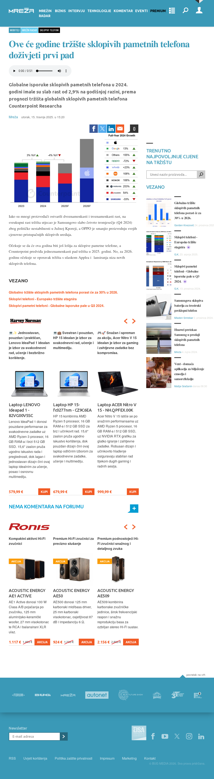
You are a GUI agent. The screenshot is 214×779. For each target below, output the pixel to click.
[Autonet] (97, 695)
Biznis (60, 11)
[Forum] (18, 695)
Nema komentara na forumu (46, 506)
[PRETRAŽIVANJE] (185, 11)
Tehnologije (99, 11)
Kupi (44, 492)
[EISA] (139, 733)
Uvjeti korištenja (35, 758)
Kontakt (149, 758)
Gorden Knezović (184, 225)
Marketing (129, 758)
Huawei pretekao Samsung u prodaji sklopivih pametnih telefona (187, 337)
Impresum (107, 758)
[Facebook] (93, 128)
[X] (177, 736)
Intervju (76, 11)
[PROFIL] (199, 11)
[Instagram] (189, 736)
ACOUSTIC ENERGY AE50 (27, 593)
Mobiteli (14, 30)
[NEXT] (134, 321)
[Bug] (42, 695)
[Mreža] (68, 695)
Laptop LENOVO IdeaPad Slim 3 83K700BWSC (113, 410)
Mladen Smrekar (183, 317)
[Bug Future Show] (130, 695)
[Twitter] (102, 128)
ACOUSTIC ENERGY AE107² (115, 593)
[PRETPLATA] (63, 736)
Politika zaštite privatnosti (73, 758)
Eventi (141, 11)
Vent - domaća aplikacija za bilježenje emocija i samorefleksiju (189, 371)
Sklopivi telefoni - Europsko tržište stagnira (43, 299)
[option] (29, 413)
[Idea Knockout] (157, 695)
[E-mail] (120, 128)
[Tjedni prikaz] (172, 11)
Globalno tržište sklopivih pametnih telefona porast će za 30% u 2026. (63, 292)
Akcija (42, 642)
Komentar (123, 11)
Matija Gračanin (183, 386)
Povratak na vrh (195, 675)
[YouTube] (165, 736)
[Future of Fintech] (198, 695)
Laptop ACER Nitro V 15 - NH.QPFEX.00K (72, 407)
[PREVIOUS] (125, 321)
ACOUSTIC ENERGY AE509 (71, 593)
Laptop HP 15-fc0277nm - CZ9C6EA (28, 407)
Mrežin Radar (45, 13)
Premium (158, 11)
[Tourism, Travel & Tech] (177, 695)
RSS (12, 758)
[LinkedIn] (111, 128)
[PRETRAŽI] (201, 174)
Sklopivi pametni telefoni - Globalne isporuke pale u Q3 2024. (56, 305)
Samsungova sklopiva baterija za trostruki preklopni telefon (188, 305)
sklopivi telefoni (49, 30)
